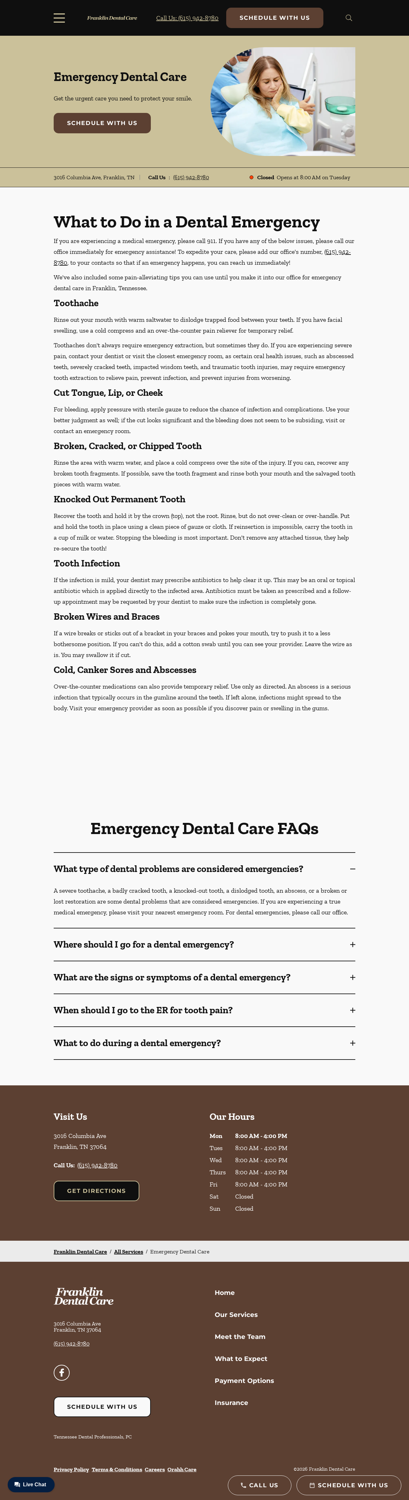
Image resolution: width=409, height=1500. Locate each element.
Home (225, 1293)
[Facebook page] (62, 1373)
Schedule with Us (275, 17)
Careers (155, 1469)
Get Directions (96, 1190)
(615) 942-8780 (191, 177)
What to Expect (241, 1359)
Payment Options (244, 1381)
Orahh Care (182, 1469)
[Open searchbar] (349, 18)
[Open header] (61, 18)
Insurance (231, 1403)
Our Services (236, 1315)
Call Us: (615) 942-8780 (187, 18)
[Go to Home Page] (112, 18)
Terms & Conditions (117, 1469)
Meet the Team (240, 1337)
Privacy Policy (71, 1469)
